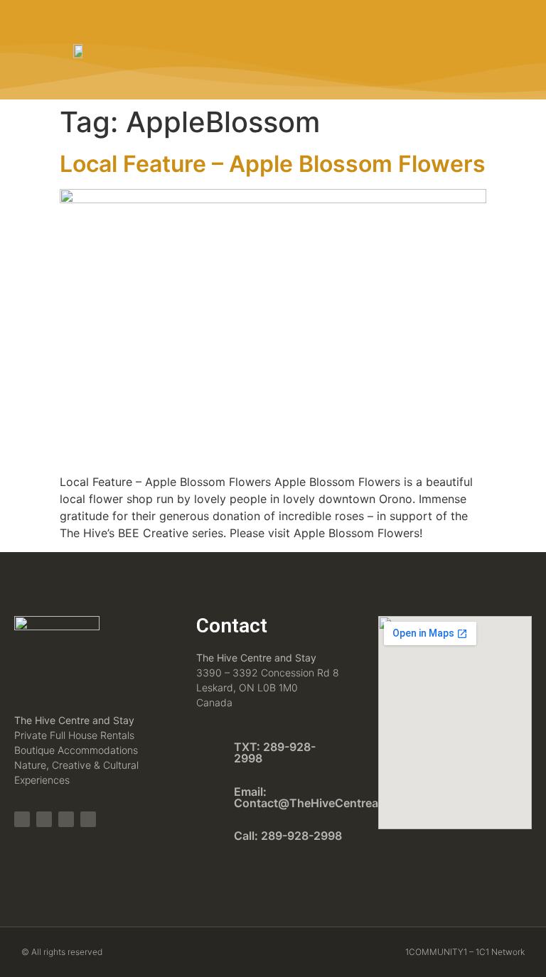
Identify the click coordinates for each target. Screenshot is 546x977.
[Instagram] (22, 819)
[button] (497, 49)
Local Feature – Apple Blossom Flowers (273, 164)
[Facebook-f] (44, 819)
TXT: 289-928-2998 (275, 752)
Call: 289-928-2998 (288, 835)
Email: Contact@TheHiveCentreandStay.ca (333, 797)
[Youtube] (88, 819)
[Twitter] (66, 819)
